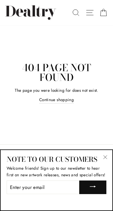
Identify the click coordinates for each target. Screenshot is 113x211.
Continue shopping (56, 100)
